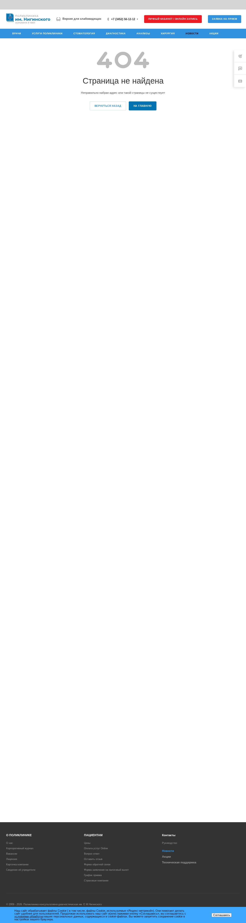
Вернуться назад (108, 105)
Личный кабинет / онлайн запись (173, 19)
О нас (9, 843)
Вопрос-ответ (92, 853)
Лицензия (11, 859)
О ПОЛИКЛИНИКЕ (19, 835)
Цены (87, 843)
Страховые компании (96, 880)
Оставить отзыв (93, 859)
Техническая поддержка (179, 862)
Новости (168, 850)
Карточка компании (17, 864)
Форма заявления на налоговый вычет (106, 869)
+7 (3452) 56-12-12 (123, 19)
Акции (166, 856)
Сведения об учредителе (20, 869)
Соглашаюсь (221, 915)
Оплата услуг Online (96, 848)
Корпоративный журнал (19, 848)
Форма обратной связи (97, 864)
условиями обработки (28, 916)
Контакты (168, 835)
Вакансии (11, 853)
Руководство (169, 843)
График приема (93, 875)
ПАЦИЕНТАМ (93, 835)
